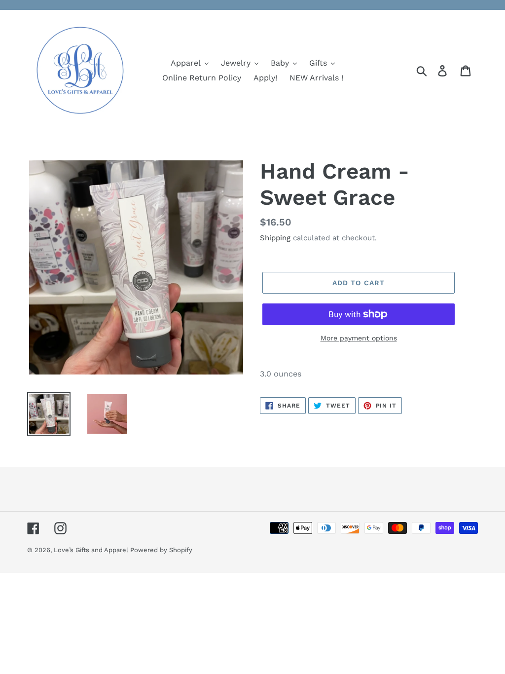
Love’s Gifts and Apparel (92, 550)
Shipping (275, 237)
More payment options (359, 338)
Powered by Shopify (161, 550)
